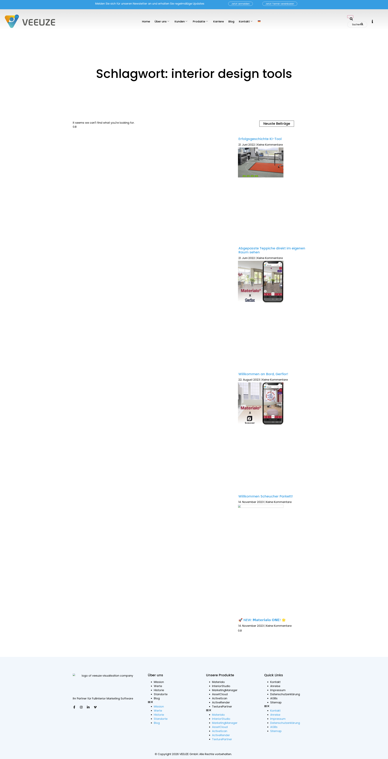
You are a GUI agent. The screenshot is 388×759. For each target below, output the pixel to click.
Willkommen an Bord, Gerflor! (263, 374)
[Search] (362, 25)
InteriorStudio (221, 686)
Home (146, 21)
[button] (372, 21)
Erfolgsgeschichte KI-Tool (260, 139)
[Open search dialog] (350, 16)
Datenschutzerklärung (285, 694)
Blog (231, 21)
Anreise (275, 686)
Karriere (218, 21)
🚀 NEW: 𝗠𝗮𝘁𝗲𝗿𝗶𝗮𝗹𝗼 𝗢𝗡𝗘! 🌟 (262, 620)
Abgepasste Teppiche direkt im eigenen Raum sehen (271, 250)
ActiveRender (221, 702)
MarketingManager (224, 690)
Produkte (199, 21)
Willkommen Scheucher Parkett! (265, 496)
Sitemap (276, 702)
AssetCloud (220, 694)
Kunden (180, 21)
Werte (158, 686)
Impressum (278, 690)
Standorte (160, 694)
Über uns (161, 21)
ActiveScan (219, 698)
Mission (159, 682)
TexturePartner (222, 706)
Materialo (218, 682)
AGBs (274, 698)
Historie (159, 690)
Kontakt (244, 21)
